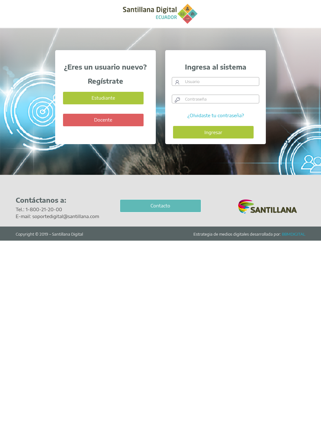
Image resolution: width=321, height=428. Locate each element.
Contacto (160, 205)
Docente (103, 120)
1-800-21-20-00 (44, 209)
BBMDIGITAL (293, 234)
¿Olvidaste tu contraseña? (215, 115)
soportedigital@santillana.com (65, 216)
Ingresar (213, 132)
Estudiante (103, 98)
